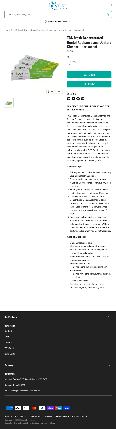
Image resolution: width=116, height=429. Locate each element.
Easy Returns (20, 416)
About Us (8, 416)
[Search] (108, 14)
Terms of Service (62, 416)
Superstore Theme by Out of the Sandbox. (22, 423)
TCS (71, 51)
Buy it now (89, 84)
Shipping (48, 416)
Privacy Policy (35, 416)
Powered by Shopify (48, 423)
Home (7, 30)
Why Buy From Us (79, 416)
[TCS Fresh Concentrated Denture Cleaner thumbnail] (8, 102)
